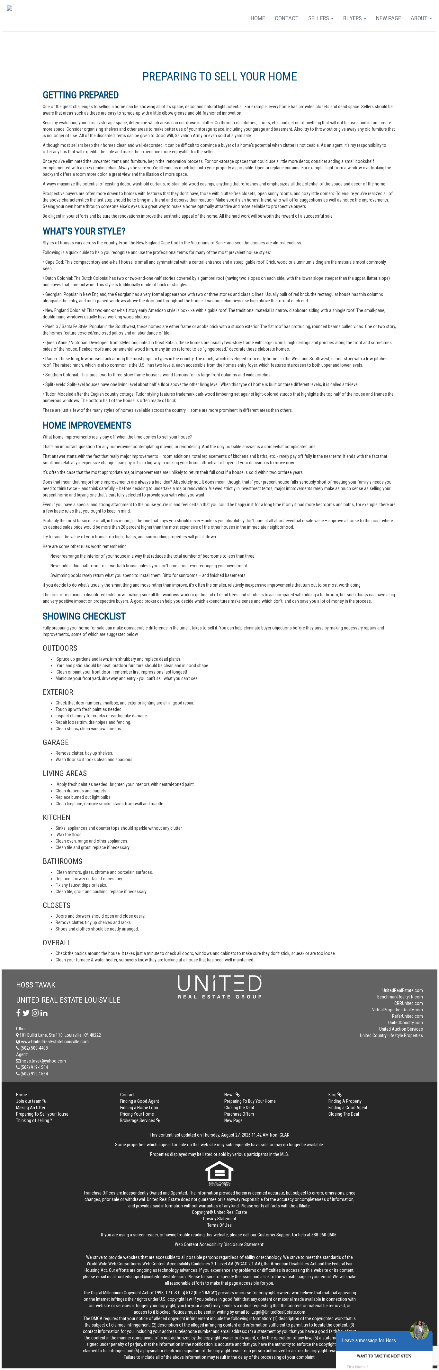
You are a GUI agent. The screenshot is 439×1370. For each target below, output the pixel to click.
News (230, 1094)
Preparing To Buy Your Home (250, 1101)
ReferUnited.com (407, 1016)
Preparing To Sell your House (42, 1114)
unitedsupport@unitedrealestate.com (152, 1276)
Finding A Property (345, 1101)
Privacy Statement (219, 1218)
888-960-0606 (323, 1234)
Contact (287, 18)
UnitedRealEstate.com (402, 990)
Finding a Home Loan (139, 1107)
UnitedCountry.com (405, 1022)
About (420, 18)
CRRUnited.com (408, 1003)
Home (258, 18)
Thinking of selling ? (34, 1120)
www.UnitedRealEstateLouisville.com (54, 1041)
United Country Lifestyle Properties (391, 1035)
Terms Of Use (219, 1225)
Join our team (29, 1101)
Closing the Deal (239, 1107)
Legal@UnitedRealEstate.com (278, 1312)
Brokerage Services (138, 1120)
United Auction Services (401, 1029)
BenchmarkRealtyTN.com (400, 996)
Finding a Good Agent (139, 1101)
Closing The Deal (343, 1114)
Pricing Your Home (137, 1114)
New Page (388, 18)
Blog (332, 1094)
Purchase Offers (239, 1114)
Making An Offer (30, 1107)
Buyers (353, 18)
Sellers (319, 18)
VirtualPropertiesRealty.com (397, 1009)
